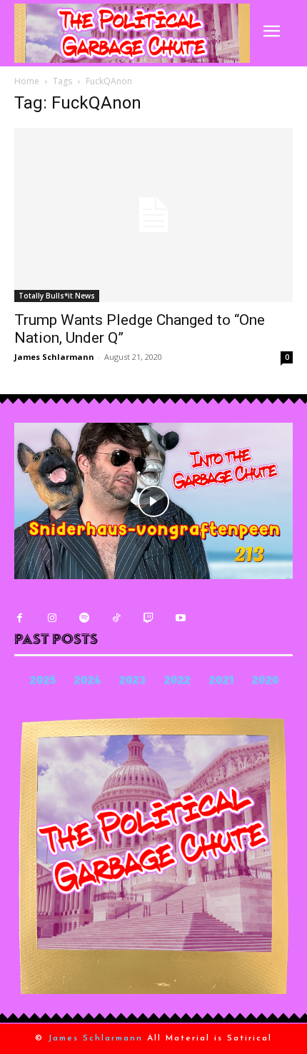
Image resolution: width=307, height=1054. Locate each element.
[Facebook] (19, 618)
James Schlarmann (54, 356)
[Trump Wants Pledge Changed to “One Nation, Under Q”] (153, 215)
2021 (221, 681)
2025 (43, 681)
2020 (265, 681)
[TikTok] (116, 618)
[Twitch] (148, 618)
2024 (87, 681)
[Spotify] (83, 618)
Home (26, 81)
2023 (132, 681)
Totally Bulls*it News (57, 296)
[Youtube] (180, 618)
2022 (177, 681)
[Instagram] (51, 618)
